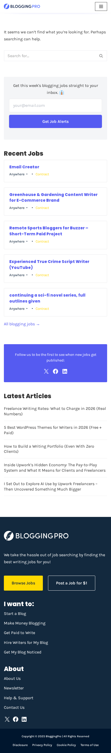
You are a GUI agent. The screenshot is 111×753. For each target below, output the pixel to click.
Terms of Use (90, 745)
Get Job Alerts (55, 121)
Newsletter (14, 688)
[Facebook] (55, 371)
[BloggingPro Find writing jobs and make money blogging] (22, 6)
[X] (46, 371)
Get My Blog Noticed (22, 652)
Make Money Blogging (24, 623)
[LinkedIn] (65, 371)
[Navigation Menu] (101, 6)
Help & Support (18, 697)
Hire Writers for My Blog (26, 642)
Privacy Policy (42, 745)
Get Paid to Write (19, 632)
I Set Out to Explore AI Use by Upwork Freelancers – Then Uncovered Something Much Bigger (51, 486)
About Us (12, 678)
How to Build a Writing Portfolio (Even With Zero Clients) (49, 449)
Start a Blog (15, 613)
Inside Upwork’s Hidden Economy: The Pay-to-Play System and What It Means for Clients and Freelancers (55, 467)
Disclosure (20, 745)
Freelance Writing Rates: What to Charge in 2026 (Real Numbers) (55, 411)
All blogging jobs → (22, 323)
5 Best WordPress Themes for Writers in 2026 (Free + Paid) (52, 430)
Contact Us (14, 707)
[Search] (101, 55)
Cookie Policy (66, 745)
